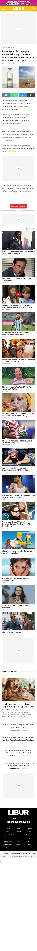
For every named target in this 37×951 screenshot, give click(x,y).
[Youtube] (24, 822)
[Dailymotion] (28, 822)
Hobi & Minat (12, 47)
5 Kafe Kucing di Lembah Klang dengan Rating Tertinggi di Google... (18, 705)
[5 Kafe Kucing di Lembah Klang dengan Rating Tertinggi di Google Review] (18, 689)
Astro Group (31, 856)
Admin (6, 64)
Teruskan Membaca (18, 206)
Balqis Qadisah (6, 709)
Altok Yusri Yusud (13, 151)
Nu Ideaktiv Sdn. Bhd (16, 856)
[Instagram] (12, 822)
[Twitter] (16, 822)
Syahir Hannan (14, 730)
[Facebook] (8, 822)
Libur (3, 47)
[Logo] (18, 8)
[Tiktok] (20, 822)
